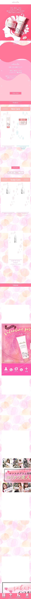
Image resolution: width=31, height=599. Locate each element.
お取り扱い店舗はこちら (15, 172)
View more (15, 93)
